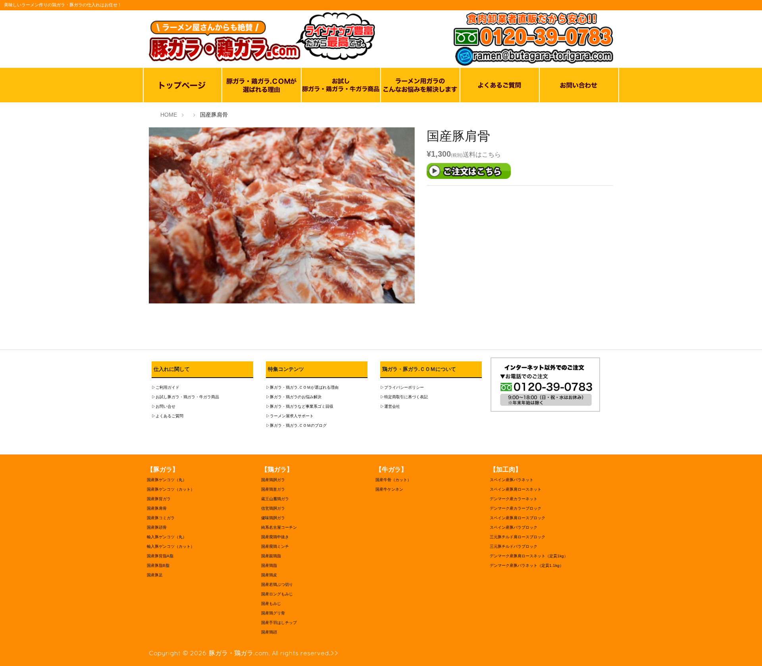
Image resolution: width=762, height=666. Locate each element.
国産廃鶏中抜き (275, 537)
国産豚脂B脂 (158, 565)
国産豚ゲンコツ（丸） (167, 480)
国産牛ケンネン (389, 489)
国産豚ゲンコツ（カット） (170, 489)
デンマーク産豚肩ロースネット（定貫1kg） (529, 556)
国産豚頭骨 (157, 527)
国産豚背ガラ (159, 499)
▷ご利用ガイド (165, 387)
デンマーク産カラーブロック (515, 508)
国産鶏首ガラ (273, 489)
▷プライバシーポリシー (402, 387)
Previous (137, 217)
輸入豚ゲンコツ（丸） (167, 537)
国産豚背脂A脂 (160, 556)
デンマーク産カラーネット (513, 499)
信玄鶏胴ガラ (273, 508)
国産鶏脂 (269, 565)
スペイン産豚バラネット (511, 480)
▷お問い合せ (163, 406)
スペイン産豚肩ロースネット (515, 489)
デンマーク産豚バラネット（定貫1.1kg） (527, 565)
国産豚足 (155, 575)
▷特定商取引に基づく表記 (404, 397)
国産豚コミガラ (161, 518)
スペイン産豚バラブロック (513, 527)
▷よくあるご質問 (167, 416)
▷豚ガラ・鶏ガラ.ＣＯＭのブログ (296, 425)
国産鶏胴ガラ (273, 480)
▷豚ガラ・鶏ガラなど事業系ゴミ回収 (299, 406)
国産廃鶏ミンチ (275, 546)
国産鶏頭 (269, 632)
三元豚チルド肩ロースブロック (517, 537)
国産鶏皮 (269, 575)
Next (427, 217)
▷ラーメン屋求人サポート (290, 416)
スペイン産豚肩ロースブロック (517, 518)
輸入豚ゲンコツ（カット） (170, 546)
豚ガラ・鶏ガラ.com (239, 652)
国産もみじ (271, 603)
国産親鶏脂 (271, 556)
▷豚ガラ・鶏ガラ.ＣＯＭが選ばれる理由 (302, 387)
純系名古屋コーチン (279, 527)
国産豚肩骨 (157, 508)
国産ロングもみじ (277, 594)
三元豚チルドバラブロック (513, 546)
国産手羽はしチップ (279, 622)
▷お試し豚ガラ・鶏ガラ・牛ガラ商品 (185, 397)
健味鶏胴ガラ (273, 518)
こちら (491, 154)
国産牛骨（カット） (393, 480)
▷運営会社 (390, 406)
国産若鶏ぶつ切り (277, 584)
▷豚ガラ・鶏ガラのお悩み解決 (293, 397)
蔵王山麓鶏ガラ (275, 499)
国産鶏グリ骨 (273, 613)
